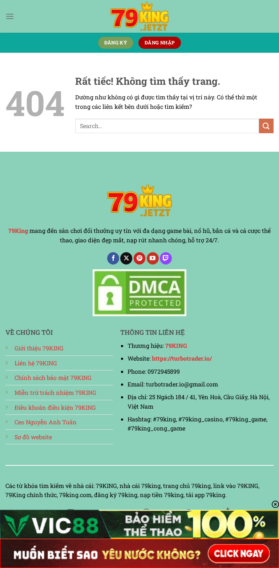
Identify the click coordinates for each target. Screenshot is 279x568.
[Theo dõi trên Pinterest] (140, 258)
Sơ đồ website (33, 437)
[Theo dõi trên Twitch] (166, 258)
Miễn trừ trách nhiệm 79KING (55, 392)
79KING (176, 345)
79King (18, 230)
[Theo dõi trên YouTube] (153, 258)
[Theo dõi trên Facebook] (113, 258)
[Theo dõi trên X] (126, 258)
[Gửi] (266, 126)
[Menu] (9, 16)
